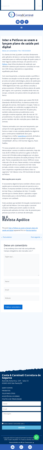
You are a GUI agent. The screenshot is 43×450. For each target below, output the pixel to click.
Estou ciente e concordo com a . (22, 423)
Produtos (6, 391)
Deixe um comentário (9, 51)
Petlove (4, 64)
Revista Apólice (31, 230)
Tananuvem (28, 442)
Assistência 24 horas (11, 396)
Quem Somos (7, 388)
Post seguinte (36, 237)
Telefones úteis (8, 393)
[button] (26, 22)
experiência (22, 136)
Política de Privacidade (12, 399)
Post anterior (6, 237)
